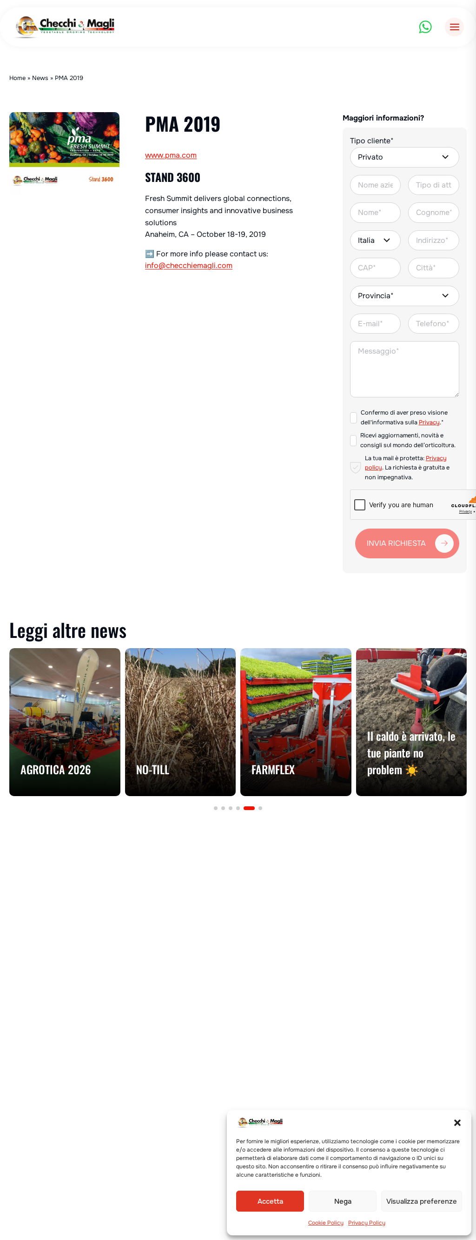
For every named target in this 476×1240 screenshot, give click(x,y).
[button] (457, 1122)
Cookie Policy (326, 1223)
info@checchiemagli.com (188, 265)
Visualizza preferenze (421, 1201)
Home (17, 78)
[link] (64, 722)
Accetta (270, 1201)
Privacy (429, 422)
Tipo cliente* (372, 141)
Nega (342, 1201)
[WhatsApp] (425, 27)
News (40, 78)
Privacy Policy (366, 1223)
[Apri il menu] (454, 27)
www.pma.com (171, 155)
